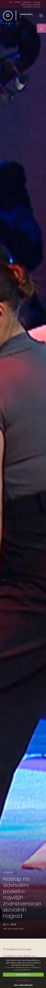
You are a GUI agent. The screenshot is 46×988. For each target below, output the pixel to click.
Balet (22, 928)
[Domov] (8, 17)
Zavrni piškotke (23, 980)
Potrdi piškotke (23, 974)
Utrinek (8, 872)
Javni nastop (13, 928)
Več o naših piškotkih (23, 985)
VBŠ (5, 928)
